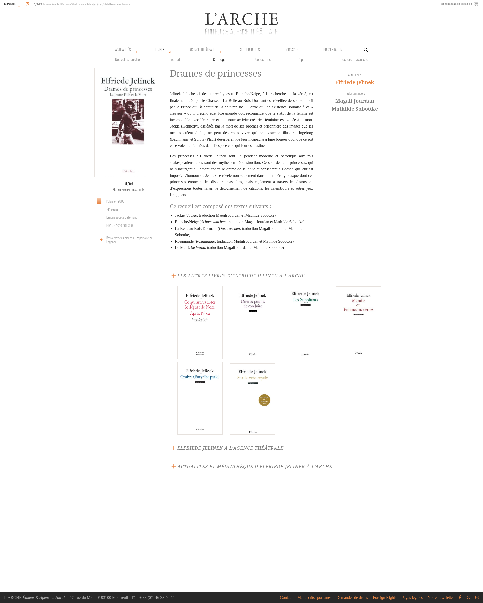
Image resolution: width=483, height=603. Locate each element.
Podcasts (291, 49)
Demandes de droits (352, 598)
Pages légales (412, 598)
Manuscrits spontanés (314, 598)
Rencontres (9, 4)
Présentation (332, 49)
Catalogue (220, 59)
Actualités (123, 49)
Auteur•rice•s (250, 49)
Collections (263, 59)
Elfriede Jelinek (354, 82)
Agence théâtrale (202, 49)
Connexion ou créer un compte (456, 4)
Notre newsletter (441, 598)
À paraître (306, 59)
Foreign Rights (384, 598)
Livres (160, 49)
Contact (286, 598)
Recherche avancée (354, 59)
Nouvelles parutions (129, 59)
